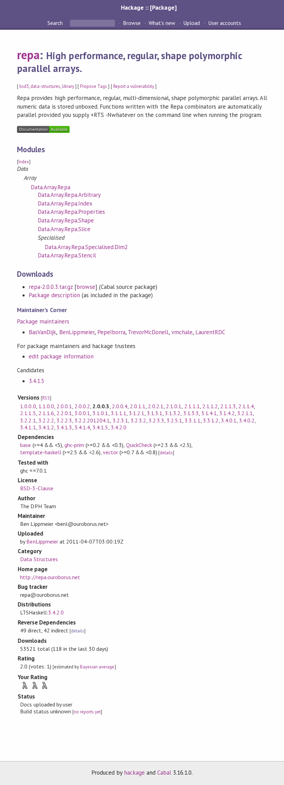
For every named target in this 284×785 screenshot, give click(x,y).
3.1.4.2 (227, 413)
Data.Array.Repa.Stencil (67, 255)
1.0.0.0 (28, 406)
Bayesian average (97, 667)
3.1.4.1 (209, 413)
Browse (132, 22)
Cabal (164, 772)
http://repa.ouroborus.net (50, 577)
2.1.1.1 (192, 406)
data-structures (45, 86)
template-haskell (40, 452)
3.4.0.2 (247, 420)
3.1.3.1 (154, 413)
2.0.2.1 (155, 406)
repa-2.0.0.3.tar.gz (50, 287)
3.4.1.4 (82, 427)
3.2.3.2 (138, 420)
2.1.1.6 (46, 413)
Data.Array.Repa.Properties (71, 212)
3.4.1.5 (36, 381)
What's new (162, 22)
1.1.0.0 (46, 406)
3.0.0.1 (82, 413)
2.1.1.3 (228, 406)
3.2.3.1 (120, 420)
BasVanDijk (42, 332)
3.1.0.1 (100, 413)
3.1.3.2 (172, 413)
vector (110, 452)
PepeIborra (111, 332)
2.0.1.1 (137, 406)
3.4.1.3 (64, 427)
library (68, 86)
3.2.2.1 (28, 420)
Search (55, 22)
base (25, 444)
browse (86, 287)
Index (23, 162)
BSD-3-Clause (36, 488)
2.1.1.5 (28, 413)
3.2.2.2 (46, 420)
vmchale (182, 332)
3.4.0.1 (229, 420)
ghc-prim (74, 444)
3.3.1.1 (192, 420)
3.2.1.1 (245, 413)
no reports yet (87, 712)
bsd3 (24, 86)
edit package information (61, 356)
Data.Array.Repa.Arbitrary (69, 195)
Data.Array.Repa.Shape (66, 220)
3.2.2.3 (64, 420)
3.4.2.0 (118, 427)
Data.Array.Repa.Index (65, 203)
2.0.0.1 (64, 406)
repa (28, 54)
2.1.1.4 (246, 406)
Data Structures (38, 559)
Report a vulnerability (133, 86)
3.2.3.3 (156, 420)
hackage (134, 772)
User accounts (224, 22)
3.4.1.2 (46, 427)
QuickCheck (139, 444)
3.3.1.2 (211, 420)
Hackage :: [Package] (148, 7)
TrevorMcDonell (148, 332)
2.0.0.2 (82, 406)
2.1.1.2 (210, 406)
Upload (191, 22)
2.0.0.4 (119, 406)
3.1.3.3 (191, 413)
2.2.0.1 (64, 413)
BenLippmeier (77, 332)
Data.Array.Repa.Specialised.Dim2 (86, 247)
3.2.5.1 (174, 420)
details (166, 453)
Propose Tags (93, 86)
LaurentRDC (210, 332)
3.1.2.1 (136, 413)
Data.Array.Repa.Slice (64, 229)
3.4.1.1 (28, 427)
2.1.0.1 (173, 406)
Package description (54, 295)
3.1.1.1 (118, 413)
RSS (46, 398)
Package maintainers (43, 321)
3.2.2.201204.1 (92, 420)
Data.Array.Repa (50, 187)
